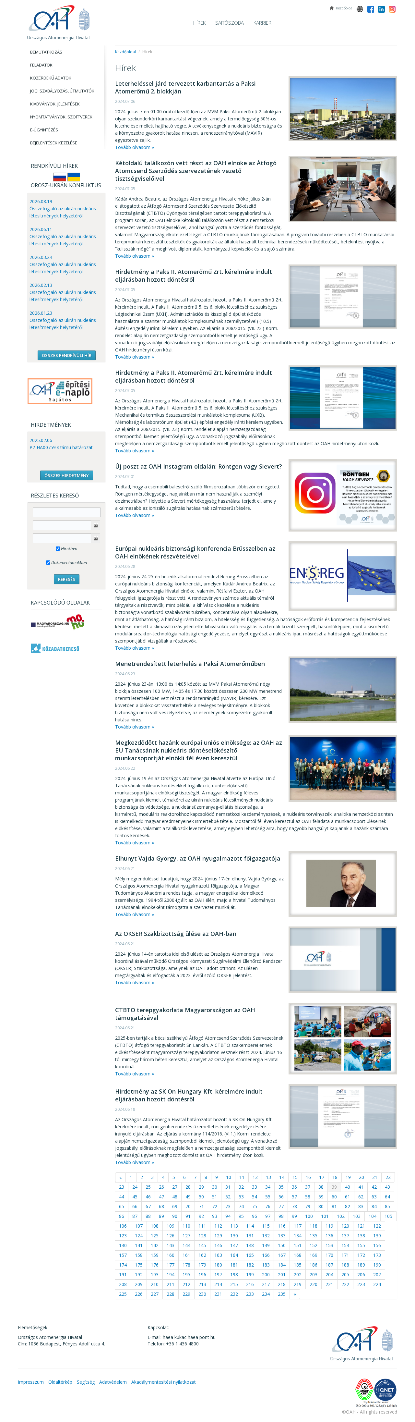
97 (267, 1216)
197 (218, 1274)
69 (174, 1206)
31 (228, 1187)
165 (250, 1255)
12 (255, 1177)
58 (307, 1197)
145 (202, 1245)
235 (282, 1294)
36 (294, 1187)
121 (361, 1226)
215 (234, 1284)
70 (188, 1206)
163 (218, 1255)
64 (387, 1197)
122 (377, 1226)
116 (282, 1226)
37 (307, 1187)
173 (377, 1255)
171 (345, 1255)
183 (266, 1265)
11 (241, 1177)
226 (139, 1294)
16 (308, 1177)
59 (321, 1197)
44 (121, 1197)
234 (266, 1294)
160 (170, 1255)
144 (186, 1245)
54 (254, 1197)
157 (123, 1255)
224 (377, 1284)
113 (234, 1226)
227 (155, 1294)
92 (201, 1216)
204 (329, 1274)
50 (201, 1197)
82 (347, 1206)
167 (282, 1255)
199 (250, 1274)
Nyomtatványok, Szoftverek (61, 117)
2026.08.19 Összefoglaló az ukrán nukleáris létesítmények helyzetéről (63, 208)
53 (241, 1197)
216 (250, 1284)
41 (360, 1187)
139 (377, 1235)
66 (134, 1206)
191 (123, 1274)
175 (139, 1265)
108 (155, 1226)
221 (329, 1284)
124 (139, 1235)
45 (134, 1197)
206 (361, 1274)
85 (387, 1206)
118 (313, 1226)
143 (170, 1245)
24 (134, 1187)
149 (266, 1245)
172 (361, 1255)
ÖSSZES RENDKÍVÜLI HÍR (66, 355)
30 (214, 1187)
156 (377, 1245)
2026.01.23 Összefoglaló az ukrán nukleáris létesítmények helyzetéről (63, 320)
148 (250, 1245)
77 (281, 1206)
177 (170, 1265)
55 (267, 1197)
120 (345, 1226)
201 (282, 1274)
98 (281, 1216)
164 (234, 1255)
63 (374, 1197)
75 (254, 1206)
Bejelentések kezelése (53, 143)
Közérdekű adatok (50, 78)
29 (201, 1187)
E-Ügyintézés (44, 130)
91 (188, 1216)
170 (329, 1255)
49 (188, 1197)
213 (202, 1284)
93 (214, 1216)
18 (335, 1177)
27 (174, 1187)
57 (294, 1197)
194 (170, 1274)
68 (161, 1206)
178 (186, 1265)
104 (372, 1216)
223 (361, 1284)
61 (347, 1197)
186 (313, 1265)
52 (228, 1197)
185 (298, 1265)
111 (202, 1226)
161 (186, 1255)
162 (202, 1255)
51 (214, 1197)
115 (266, 1226)
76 (267, 1206)
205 (345, 1274)
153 (329, 1245)
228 (170, 1294)
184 (282, 1265)
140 (123, 1245)
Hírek (199, 22)
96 (254, 1216)
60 (334, 1197)
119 (329, 1226)
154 (345, 1245)
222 (345, 1284)
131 (250, 1235)
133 (282, 1235)
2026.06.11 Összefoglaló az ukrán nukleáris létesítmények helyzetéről (63, 236)
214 (218, 1284)
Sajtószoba (229, 22)
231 (218, 1294)
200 (266, 1274)
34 (267, 1187)
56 (281, 1197)
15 (295, 1177)
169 (313, 1255)
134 (298, 1235)
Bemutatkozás (46, 52)
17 (321, 1177)
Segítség (86, 1382)
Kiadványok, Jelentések (55, 104)
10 (228, 1177)
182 (250, 1265)
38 (321, 1187)
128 (202, 1235)
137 (345, 1235)
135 (313, 1235)
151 (298, 1245)
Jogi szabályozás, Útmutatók (62, 91)
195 (186, 1274)
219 (298, 1284)
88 (148, 1216)
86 (121, 1216)
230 (202, 1294)
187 (329, 1265)
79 (307, 1206)
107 (139, 1226)
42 (374, 1187)
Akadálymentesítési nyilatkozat (163, 1382)
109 (170, 1226)
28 (188, 1187)
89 (161, 1216)
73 (228, 1206)
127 (186, 1235)
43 (387, 1187)
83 (360, 1206)
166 (266, 1255)
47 (161, 1197)
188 (345, 1265)
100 (309, 1216)
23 (121, 1187)
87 (134, 1216)
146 (218, 1245)
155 (361, 1245)
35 (281, 1187)
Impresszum (31, 1382)
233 (250, 1294)
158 (139, 1255)
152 (313, 1245)
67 (148, 1206)
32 (241, 1187)
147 (234, 1245)
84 (374, 1206)
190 (377, 1265)
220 (313, 1284)
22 (388, 1177)
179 (202, 1265)
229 (186, 1294)
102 (341, 1216)
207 (377, 1274)
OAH (58, 20)
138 (361, 1235)
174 (123, 1265)
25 (148, 1187)
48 (174, 1197)
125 (155, 1235)
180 (218, 1265)
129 (218, 1235)
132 (266, 1235)
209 (139, 1284)
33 (254, 1187)
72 (214, 1206)
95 (241, 1216)
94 (228, 1216)
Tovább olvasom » (134, 147)
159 (155, 1255)
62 (360, 1197)
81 (334, 1206)
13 (268, 1177)
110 (186, 1226)
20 (361, 1177)
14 (281, 1177)
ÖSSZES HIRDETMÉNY (66, 475)
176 (155, 1265)
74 (241, 1206)
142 (155, 1245)
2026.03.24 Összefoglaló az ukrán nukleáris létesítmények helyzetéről (63, 264)
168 (298, 1255)
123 (123, 1235)
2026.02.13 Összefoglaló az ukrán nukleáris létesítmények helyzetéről (63, 292)
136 (329, 1235)
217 (266, 1284)
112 (218, 1226)
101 (325, 1216)
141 (139, 1245)
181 (234, 1265)
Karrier (262, 22)
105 (388, 1216)
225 (123, 1294)
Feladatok (41, 65)
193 (155, 1274)
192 (139, 1274)
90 (174, 1216)
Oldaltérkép (60, 1382)
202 (298, 1274)
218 (282, 1284)
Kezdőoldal (125, 52)
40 (347, 1187)
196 (202, 1274)
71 (201, 1206)
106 (123, 1226)
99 (294, 1216)
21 (374, 1177)
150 (282, 1245)
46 (148, 1197)
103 (357, 1216)
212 (186, 1284)
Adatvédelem (113, 1382)
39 (334, 1187)
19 (348, 1177)
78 (294, 1206)
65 (121, 1206)
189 (361, 1265)
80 (321, 1206)
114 (250, 1226)
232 (234, 1294)
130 (234, 1235)
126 (170, 1235)
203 (313, 1274)
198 (234, 1274)
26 (161, 1187)
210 (155, 1284)
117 (298, 1226)
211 (170, 1284)
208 (123, 1284)
